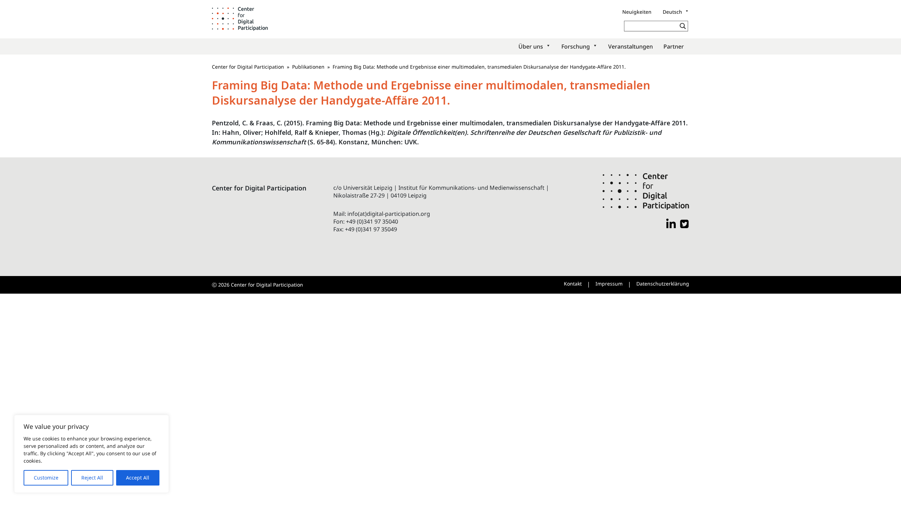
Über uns (530, 46)
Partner (673, 46)
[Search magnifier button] (683, 26)
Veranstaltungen (630, 46)
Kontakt (573, 283)
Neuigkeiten (636, 11)
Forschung (575, 46)
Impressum (609, 283)
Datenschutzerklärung (662, 283)
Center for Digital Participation (248, 66)
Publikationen (308, 66)
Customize (46, 477)
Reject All (92, 477)
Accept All (137, 477)
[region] (91, 454)
